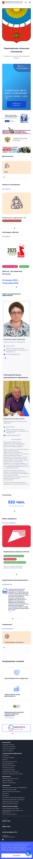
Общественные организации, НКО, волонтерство (12, 811)
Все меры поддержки (9, 523)
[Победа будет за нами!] (16, 149)
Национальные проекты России (16, 552)
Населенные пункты (8, 767)
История (4, 759)
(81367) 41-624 (6, 826)
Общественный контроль (10, 806)
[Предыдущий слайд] (3, 118)
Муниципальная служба (9, 789)
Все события (6, 236)
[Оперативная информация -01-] (16, 203)
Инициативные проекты (9, 814)
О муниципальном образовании (12, 753)
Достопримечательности (9, 761)
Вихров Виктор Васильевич (14, 419)
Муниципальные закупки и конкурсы (13, 799)
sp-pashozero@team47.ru (9, 832)
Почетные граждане (8, 757)
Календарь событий (8, 744)
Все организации (7, 628)
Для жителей (6, 742)
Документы (5, 793)
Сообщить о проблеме (16, 104)
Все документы (7, 584)
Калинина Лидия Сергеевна (14, 339)
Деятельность (6, 776)
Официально (6, 785)
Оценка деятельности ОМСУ (10, 808)
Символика (5, 755)
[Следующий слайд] (30, 118)
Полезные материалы (8, 748)
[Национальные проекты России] (16, 536)
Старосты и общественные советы (12, 774)
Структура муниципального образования (14, 787)
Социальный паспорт (8, 769)
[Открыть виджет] (28, 853)
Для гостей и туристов (9, 765)
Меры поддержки (7, 780)
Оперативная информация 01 (12, 220)
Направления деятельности (10, 778)
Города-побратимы (7, 763)
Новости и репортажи (9, 746)
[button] (5, 177)
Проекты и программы (9, 782)
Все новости (6, 189)
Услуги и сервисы (7, 750)
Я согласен (16, 855)
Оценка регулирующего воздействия (13, 797)
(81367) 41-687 (6, 821)
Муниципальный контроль (10, 803)
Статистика (5, 795)
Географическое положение (10, 771)
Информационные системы (10, 801)
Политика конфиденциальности (8, 836)
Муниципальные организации (11, 791)
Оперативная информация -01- (14, 218)
